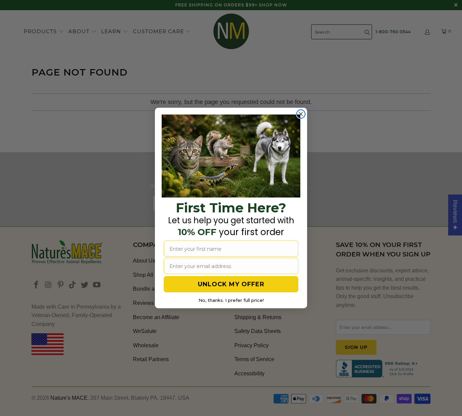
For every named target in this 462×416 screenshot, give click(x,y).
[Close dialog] (301, 114)
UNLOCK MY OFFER (231, 284)
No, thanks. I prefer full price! (231, 300)
